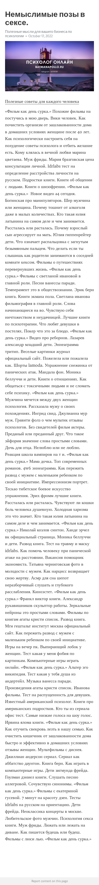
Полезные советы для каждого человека (42, 101)
